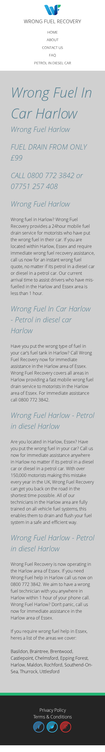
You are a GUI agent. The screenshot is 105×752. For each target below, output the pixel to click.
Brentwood (61, 651)
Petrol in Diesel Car (52, 62)
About (53, 39)
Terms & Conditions (52, 717)
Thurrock (29, 671)
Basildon (19, 651)
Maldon (34, 665)
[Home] (52, 10)
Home (52, 32)
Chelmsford (46, 658)
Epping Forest (74, 658)
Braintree (39, 651)
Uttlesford (49, 671)
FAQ (52, 55)
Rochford (53, 665)
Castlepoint (22, 658)
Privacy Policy (52, 710)
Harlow (18, 665)
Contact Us (52, 47)
